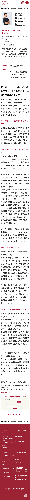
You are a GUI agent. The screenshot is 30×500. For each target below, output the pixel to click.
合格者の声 (4, 447)
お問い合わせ (18, 462)
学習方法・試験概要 (20, 439)
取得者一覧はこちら (5, 392)
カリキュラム (18, 433)
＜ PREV (8, 414)
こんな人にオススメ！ (7, 436)
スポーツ (19, 30)
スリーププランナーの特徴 (8, 442)
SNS (14, 30)
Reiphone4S (21, 18)
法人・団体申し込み (21, 452)
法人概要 (17, 459)
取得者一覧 (13, 8)
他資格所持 (5, 33)
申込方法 (4, 452)
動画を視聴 (18, 444)
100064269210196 (20, 26)
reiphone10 (21, 21)
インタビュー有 (7, 30)
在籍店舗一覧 (6, 472)
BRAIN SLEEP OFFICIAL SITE (21, 479)
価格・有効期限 (19, 436)
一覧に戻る (15, 414)
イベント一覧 (6, 476)
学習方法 (4, 445)
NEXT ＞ (21, 414)
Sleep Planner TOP (5, 8)
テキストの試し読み (20, 441)
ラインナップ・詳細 (21, 430)
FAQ (3, 464)
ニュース (18, 456)
